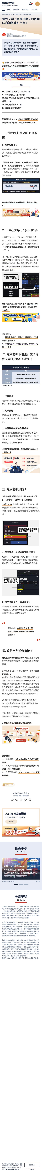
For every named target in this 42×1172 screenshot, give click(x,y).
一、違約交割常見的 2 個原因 (14, 92)
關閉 (32, 1169)
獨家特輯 (16, 9)
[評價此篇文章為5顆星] (30, 800)
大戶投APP (7, 260)
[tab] (16, 884)
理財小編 (10, 34)
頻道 (8, 9)
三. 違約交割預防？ (10, 105)
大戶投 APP (7, 504)
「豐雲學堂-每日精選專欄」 (30, 958)
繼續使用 (32, 1165)
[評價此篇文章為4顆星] (25, 800)
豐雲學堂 (7, 14)
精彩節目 (25, 9)
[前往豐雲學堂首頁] (10, 4)
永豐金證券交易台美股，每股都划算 (17, 723)
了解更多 (10, 821)
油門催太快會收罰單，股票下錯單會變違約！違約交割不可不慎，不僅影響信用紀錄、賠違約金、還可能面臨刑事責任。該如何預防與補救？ (21, 47)
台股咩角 (23, 36)
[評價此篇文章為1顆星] (12, 800)
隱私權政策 (15, 1169)
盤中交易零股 (16, 267)
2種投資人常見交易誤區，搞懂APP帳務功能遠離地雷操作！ (21, 631)
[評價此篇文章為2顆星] (16, 800)
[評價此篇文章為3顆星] (21, 800)
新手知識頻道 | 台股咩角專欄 (22, 14)
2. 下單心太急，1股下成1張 (13, 95)
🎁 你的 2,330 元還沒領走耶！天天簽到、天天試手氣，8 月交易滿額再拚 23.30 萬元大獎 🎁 (20, 66)
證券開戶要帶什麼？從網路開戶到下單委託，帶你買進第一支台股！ (20, 307)
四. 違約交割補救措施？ (12, 108)
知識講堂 (34, 9)
